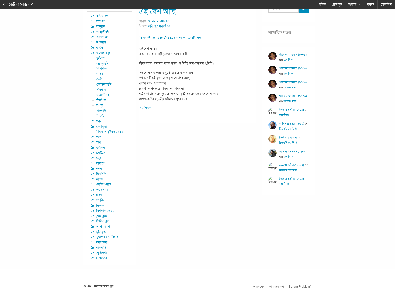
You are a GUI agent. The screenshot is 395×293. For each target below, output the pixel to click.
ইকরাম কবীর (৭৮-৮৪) (291, 110)
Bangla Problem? (300, 287)
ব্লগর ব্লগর (101, 216)
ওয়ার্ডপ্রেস (259, 287)
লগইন (370, 4)
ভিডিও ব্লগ (102, 221)
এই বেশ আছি (157, 12)
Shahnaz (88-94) (158, 21)
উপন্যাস (101, 42)
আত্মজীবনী (102, 32)
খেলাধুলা (101, 126)
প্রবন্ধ (99, 195)
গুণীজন (100, 147)
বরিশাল (101, 90)
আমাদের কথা (276, 287)
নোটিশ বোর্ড (103, 184)
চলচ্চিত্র (100, 153)
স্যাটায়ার (101, 258)
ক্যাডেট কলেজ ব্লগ (18, 4)
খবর (99, 121)
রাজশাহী (101, 111)
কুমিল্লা (100, 58)
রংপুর (99, 105)
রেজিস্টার (386, 4)
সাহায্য (352, 4)
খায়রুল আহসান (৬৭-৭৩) (293, 54)
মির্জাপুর (101, 100)
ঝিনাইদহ (101, 68)
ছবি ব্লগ (100, 163)
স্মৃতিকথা (101, 253)
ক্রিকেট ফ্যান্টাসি (288, 129)
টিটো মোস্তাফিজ (288, 137)
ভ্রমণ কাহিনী (103, 226)
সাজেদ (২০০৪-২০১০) (292, 151)
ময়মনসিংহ (163, 26)
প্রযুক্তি (100, 200)
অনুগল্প (100, 21)
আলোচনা (102, 37)
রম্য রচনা (101, 242)
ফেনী (99, 79)
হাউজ (322, 4)
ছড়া (98, 158)
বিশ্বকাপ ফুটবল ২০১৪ (109, 132)
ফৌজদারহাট (103, 84)
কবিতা (152, 26)
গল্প (98, 137)
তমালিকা (289, 60)
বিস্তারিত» (145, 107)
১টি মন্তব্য (196, 37)
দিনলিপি (101, 174)
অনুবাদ (100, 26)
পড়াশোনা (102, 190)
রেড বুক (337, 4)
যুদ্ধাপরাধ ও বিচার (107, 237)
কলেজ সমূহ (103, 53)
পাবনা (100, 74)
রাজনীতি (101, 247)
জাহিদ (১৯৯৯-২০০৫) (291, 124)
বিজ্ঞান (100, 205)
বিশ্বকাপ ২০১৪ (105, 210)
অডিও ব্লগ (102, 16)
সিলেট (100, 116)
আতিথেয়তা (290, 87)
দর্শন (99, 168)
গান (98, 142)
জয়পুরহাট (102, 63)
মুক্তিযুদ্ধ (101, 232)
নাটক (99, 179)
